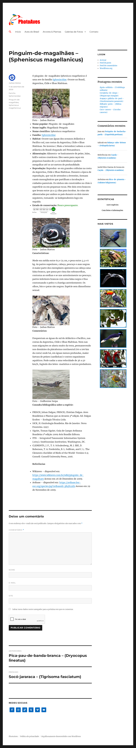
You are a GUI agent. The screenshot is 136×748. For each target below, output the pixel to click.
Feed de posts (105, 63)
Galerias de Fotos (74, 32)
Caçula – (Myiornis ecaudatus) (111, 170)
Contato (94, 32)
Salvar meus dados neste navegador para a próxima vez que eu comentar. (42, 609)
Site (11, 596)
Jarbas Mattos (15, 83)
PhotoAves (13, 736)
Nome (12, 570)
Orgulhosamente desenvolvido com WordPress (61, 736)
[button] (10, 32)
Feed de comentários (108, 65)
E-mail (12, 583)
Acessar (103, 60)
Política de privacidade (29, 736)
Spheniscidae (60, 79)
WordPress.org (106, 68)
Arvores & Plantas (52, 32)
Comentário (16, 530)
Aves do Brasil (32, 32)
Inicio (18, 32)
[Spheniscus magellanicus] (62, 103)
